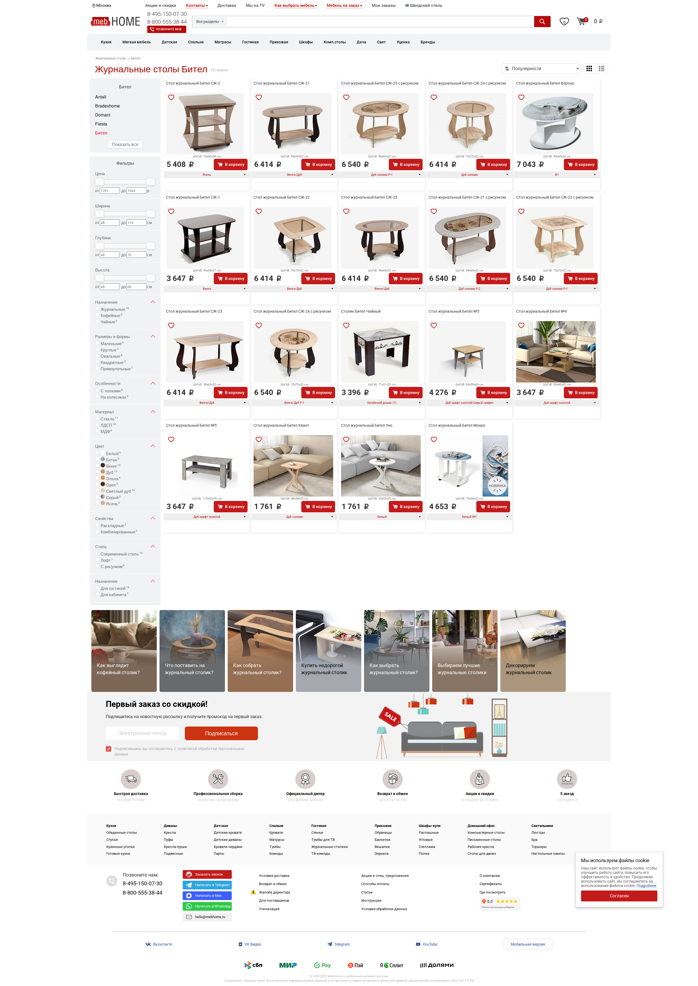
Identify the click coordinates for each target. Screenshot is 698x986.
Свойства (104, 518)
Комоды (276, 853)
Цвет (99, 446)
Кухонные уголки (120, 847)
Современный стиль (122, 553)
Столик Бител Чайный (361, 311)
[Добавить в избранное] (171, 97)
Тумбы (275, 847)
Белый (113, 452)
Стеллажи (427, 847)
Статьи (367, 892)
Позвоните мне (169, 29)
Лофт (107, 559)
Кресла (170, 832)
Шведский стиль (425, 5)
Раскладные (113, 524)
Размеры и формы (112, 336)
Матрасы (276, 840)
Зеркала (382, 853)
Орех (111, 484)
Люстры (538, 832)
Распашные (429, 832)
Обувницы (383, 832)
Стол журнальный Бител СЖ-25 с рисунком (379, 83)
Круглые (110, 349)
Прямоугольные (117, 368)
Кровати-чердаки (228, 847)
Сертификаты (491, 884)
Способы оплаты (375, 884)
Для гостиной (115, 587)
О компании (490, 876)
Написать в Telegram (212, 885)
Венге (113, 465)
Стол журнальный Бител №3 (454, 311)
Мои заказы (384, 5)
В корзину (234, 164)
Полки (424, 853)
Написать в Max (208, 896)
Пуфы (168, 840)
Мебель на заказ (343, 5)
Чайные (109, 321)
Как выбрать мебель (294, 5)
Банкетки (382, 840)
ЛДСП (108, 424)
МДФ (106, 430)
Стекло (109, 418)
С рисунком (113, 565)
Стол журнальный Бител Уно (366, 425)
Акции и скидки (160, 5)
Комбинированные (119, 531)
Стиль (101, 546)
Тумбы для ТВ (323, 840)
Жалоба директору (274, 892)
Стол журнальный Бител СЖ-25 (369, 197)
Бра (534, 840)
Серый (113, 496)
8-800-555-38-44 (167, 22)
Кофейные (111, 314)
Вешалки (382, 847)
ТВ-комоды (320, 853)
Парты (219, 853)
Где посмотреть (493, 892)
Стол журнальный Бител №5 (191, 425)
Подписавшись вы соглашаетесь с (179, 751)
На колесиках (114, 396)
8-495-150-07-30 (167, 14)
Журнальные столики (329, 847)
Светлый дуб (120, 490)
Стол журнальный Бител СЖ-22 (282, 197)
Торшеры (539, 847)
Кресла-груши (175, 847)
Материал (104, 411)
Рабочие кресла (481, 847)
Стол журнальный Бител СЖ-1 (193, 197)
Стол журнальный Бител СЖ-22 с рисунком (554, 197)
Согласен (619, 895)
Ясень (112, 503)
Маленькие (112, 342)
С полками (112, 390)
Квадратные (113, 361)
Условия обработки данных (384, 909)
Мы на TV (255, 5)
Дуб (111, 471)
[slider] (99, 182)
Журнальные (115, 308)
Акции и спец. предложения (385, 876)
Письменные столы (484, 840)
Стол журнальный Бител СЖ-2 (193, 83)
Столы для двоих (482, 853)
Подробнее (646, 885)
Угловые (426, 840)
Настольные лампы (548, 853)
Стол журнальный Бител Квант (281, 425)
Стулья (112, 840)
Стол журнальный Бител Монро (457, 425)
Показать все (125, 144)
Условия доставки (274, 876)
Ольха (113, 478)
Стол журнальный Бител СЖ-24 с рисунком (467, 83)
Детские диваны (228, 840)
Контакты (195, 5)
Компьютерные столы (486, 832)
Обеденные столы (121, 832)
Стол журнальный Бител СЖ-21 (282, 83)
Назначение (106, 302)
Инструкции (371, 900)
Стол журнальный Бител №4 (541, 311)
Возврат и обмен (273, 884)
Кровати (276, 832)
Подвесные (173, 853)
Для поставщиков (274, 900)
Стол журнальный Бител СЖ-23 (194, 311)
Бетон (112, 459)
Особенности (107, 383)
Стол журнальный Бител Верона (545, 83)
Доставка (227, 5)
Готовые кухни (118, 853)
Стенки (317, 832)
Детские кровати (228, 832)
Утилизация (269, 909)
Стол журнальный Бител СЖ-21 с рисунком (467, 197)
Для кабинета (114, 593)
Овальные (111, 355)
